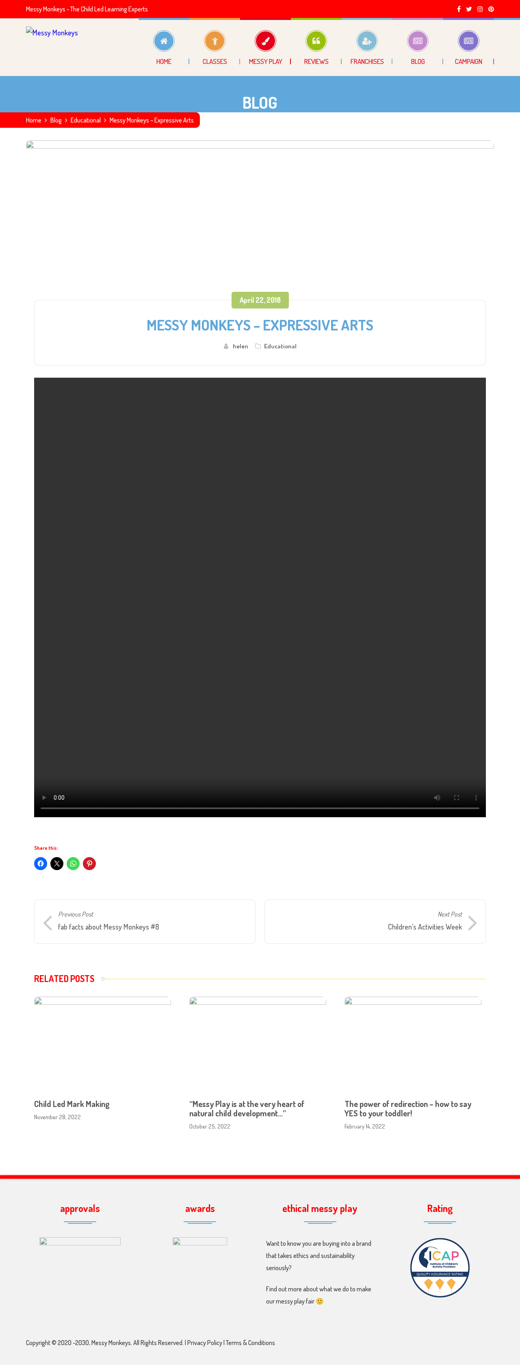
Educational (86, 120)
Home (33, 120)
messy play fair (296, 1301)
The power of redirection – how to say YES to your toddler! (407, 1108)
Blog (56, 120)
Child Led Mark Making (72, 1103)
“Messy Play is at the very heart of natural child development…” (246, 1108)
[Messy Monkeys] (52, 47)
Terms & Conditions (250, 1343)
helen (240, 346)
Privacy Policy (204, 1343)
